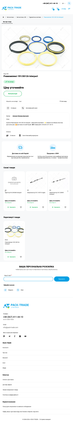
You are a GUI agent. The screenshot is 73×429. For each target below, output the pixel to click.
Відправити (61, 279)
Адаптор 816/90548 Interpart (13, 192)
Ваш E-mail (7, 275)
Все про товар (7, 21)
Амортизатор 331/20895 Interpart (56, 193)
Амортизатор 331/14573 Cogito (36, 192)
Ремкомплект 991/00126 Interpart (12, 243)
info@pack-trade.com (10, 327)
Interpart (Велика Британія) (21, 116)
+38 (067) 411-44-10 (50, 3)
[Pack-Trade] (3, 17)
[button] (5, 191)
